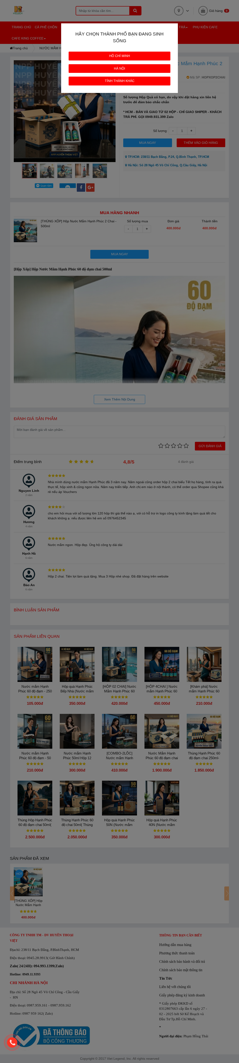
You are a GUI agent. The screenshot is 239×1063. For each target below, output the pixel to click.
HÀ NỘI (119, 68)
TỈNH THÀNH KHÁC (119, 81)
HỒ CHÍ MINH (119, 56)
